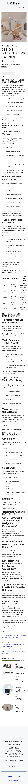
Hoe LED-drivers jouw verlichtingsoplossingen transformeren (20, 708)
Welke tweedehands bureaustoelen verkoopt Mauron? (20, 667)
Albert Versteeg (5, 64)
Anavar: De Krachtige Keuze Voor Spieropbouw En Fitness (20, 689)
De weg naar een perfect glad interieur (19, 700)
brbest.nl (12, 776)
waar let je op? (19, 681)
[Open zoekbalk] (20, 7)
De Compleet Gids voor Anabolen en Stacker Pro (20, 675)
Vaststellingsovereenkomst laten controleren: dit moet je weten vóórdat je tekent (14, 651)
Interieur (4, 66)
